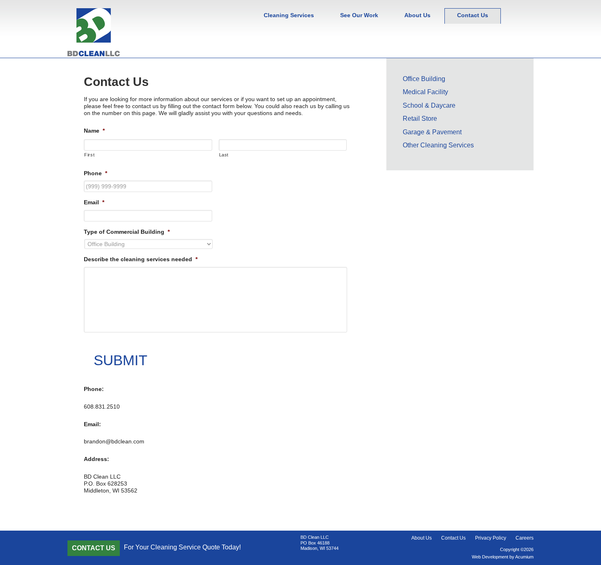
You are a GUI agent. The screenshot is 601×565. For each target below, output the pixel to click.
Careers (525, 538)
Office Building (424, 78)
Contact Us (453, 538)
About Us (421, 538)
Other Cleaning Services (438, 145)
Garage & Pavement (432, 132)
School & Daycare (429, 105)
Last (224, 154)
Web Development (490, 556)
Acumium (524, 556)
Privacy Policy (490, 538)
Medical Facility (425, 91)
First (89, 154)
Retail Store (420, 118)
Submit (120, 360)
